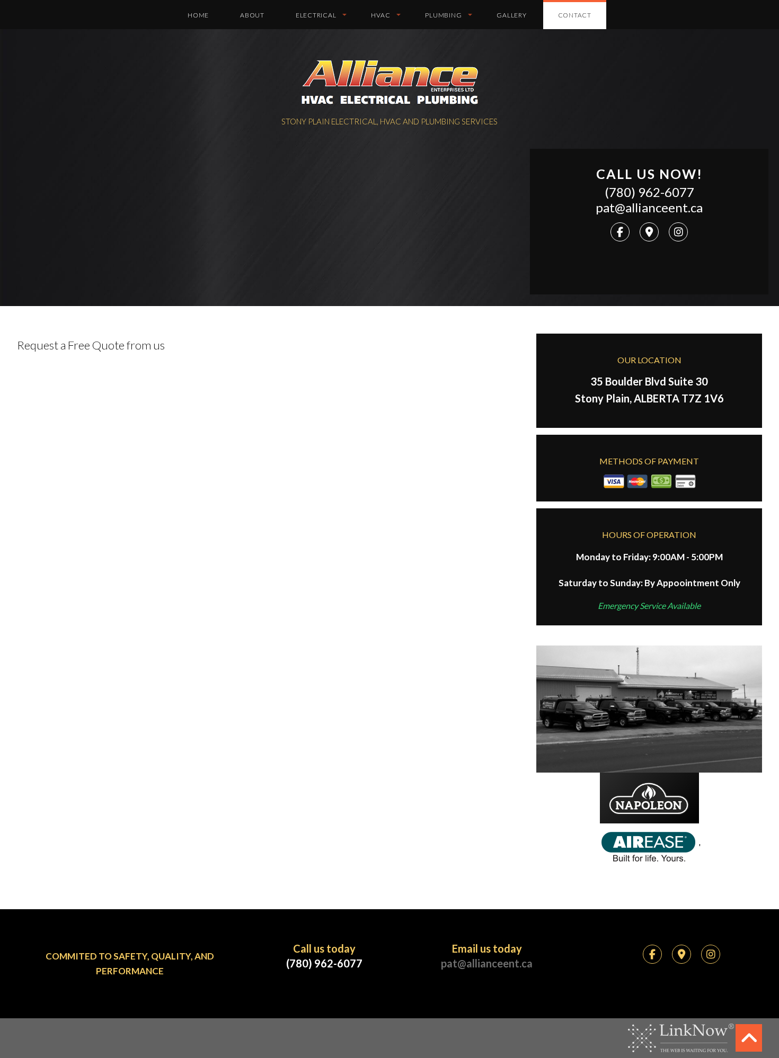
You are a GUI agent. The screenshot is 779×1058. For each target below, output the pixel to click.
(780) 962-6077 (649, 192)
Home (198, 15)
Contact (574, 15)
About (252, 15)
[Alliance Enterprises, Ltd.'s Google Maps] (649, 232)
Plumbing (443, 15)
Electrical (316, 15)
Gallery (511, 15)
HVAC (380, 15)
